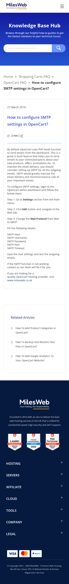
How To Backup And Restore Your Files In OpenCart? (33, 344)
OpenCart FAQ (15, 82)
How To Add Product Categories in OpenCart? (33, 330)
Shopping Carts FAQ (34, 76)
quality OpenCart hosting (22, 276)
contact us (13, 267)
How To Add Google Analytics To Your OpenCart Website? (32, 358)
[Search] (58, 48)
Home (8, 76)
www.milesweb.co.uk (19, 280)
